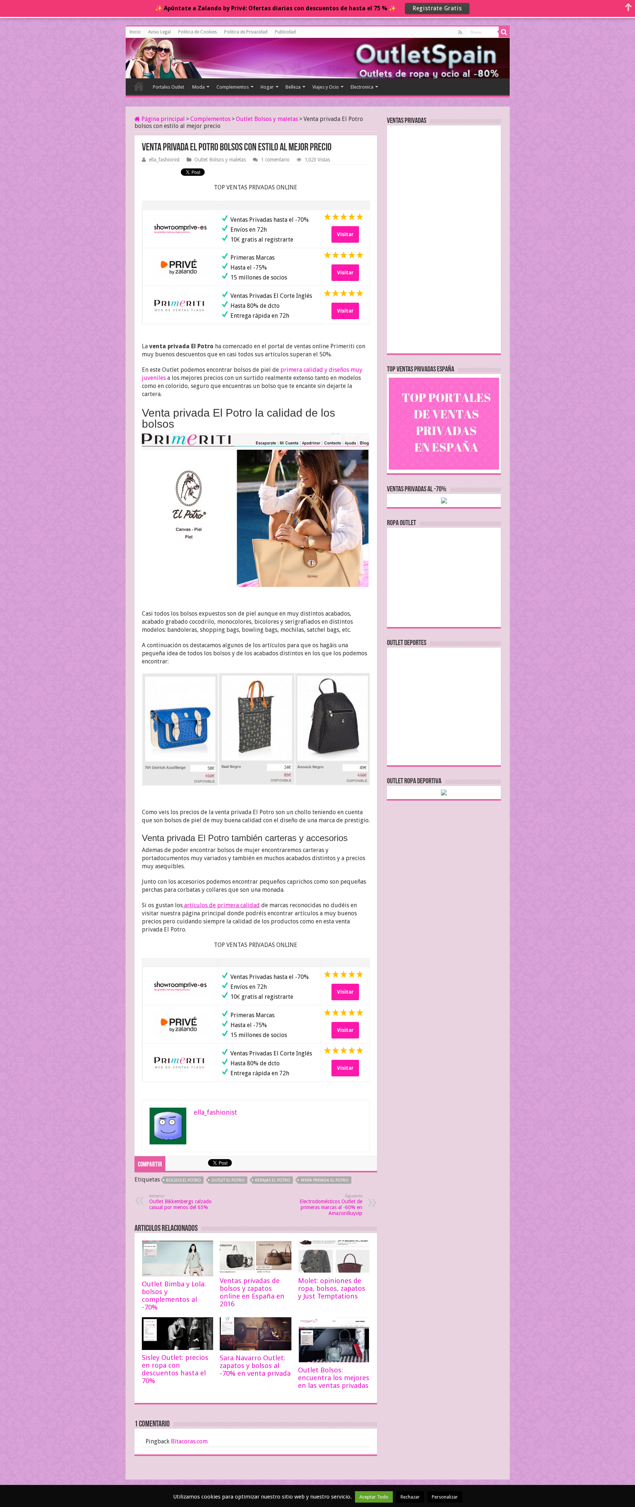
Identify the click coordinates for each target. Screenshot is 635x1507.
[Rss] (460, 32)
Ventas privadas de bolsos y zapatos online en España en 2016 (252, 1292)
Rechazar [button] (410, 1497)
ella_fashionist (164, 160)
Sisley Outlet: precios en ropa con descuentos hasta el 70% (175, 1369)
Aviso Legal (159, 32)
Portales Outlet (168, 87)
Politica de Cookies (197, 32)
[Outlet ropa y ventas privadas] (158, 57)
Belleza (293, 87)
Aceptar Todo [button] (373, 1497)
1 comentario (275, 160)
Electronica (362, 87)
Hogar (267, 87)
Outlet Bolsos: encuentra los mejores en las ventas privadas (333, 1377)
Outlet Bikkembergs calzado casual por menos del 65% (180, 1202)
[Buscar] (504, 32)
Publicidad (285, 32)
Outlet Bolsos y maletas (267, 118)
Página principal (162, 118)
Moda (198, 87)
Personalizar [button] (445, 1497)
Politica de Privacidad (246, 32)
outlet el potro (228, 1180)
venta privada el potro (325, 1180)
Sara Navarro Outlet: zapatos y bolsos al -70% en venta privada (255, 1365)
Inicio (135, 32)
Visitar (345, 234)
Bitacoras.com (189, 1441)
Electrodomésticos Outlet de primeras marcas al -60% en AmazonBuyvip (330, 1205)
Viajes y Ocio (325, 87)
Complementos (232, 87)
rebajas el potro (272, 1180)
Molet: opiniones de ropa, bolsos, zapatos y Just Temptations (331, 1288)
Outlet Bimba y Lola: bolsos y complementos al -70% (174, 1295)
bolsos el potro (183, 1180)
